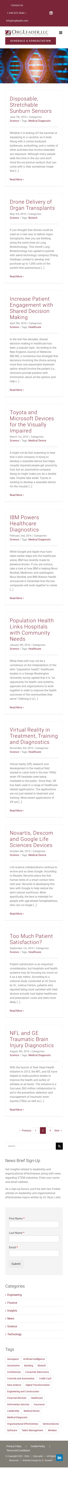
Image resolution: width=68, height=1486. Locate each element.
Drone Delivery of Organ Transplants (32, 205)
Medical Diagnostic (39, 120)
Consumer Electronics (37, 1372)
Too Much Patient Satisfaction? (31, 939)
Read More (16, 179)
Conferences (14, 1372)
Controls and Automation (21, 1378)
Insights (12, 1310)
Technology (14, 1334)
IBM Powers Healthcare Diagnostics (24, 523)
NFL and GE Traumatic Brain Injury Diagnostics (32, 1039)
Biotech (32, 217)
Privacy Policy (13, 1446)
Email (13, 1247)
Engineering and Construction (23, 1391)
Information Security (18, 1404)
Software (12, 1430)
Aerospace (13, 1359)
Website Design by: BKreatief (37, 1460)
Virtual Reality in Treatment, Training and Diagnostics (34, 736)
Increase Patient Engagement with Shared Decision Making (31, 308)
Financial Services (16, 1398)
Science (14, 120)
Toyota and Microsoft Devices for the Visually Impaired (32, 421)
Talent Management (32, 1430)
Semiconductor (51, 1423)
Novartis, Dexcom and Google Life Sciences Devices (31, 839)
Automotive (13, 1365)
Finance (12, 1302)
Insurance (39, 1404)
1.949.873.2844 (15, 13)
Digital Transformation (38, 1385)
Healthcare (34, 327)
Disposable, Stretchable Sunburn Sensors (31, 105)
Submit (16, 1264)
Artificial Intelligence (34, 1359)
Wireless (52, 1430)
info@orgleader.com (17, 20)
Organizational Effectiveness (22, 1423)
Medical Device (37, 440)
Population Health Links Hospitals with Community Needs (32, 629)
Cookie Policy (38, 1446)
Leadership (13, 1410)
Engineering (14, 1295)
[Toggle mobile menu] (61, 32)
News (10, 1318)
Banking (28, 1365)
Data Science (14, 1385)
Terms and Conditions (18, 1450)
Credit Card (45, 1378)
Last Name (16, 1233)
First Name (17, 1218)
